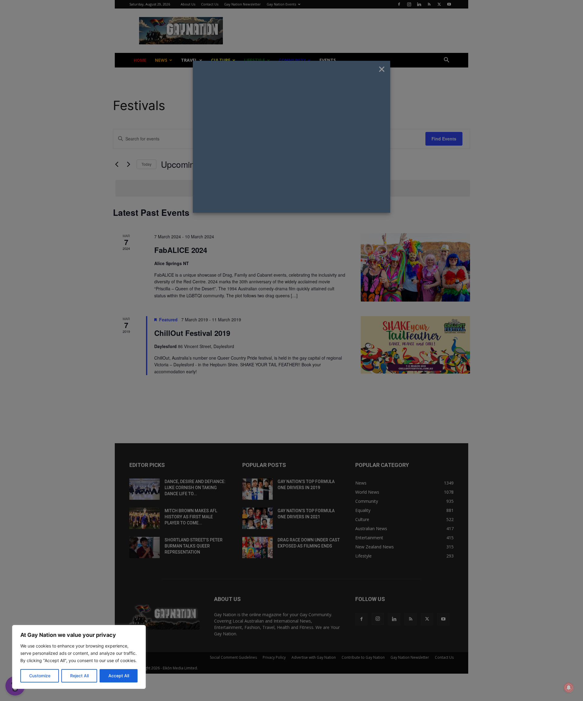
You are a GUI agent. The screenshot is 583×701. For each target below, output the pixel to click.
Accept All (118, 675)
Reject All (79, 675)
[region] (79, 657)
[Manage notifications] (569, 687)
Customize (39, 675)
